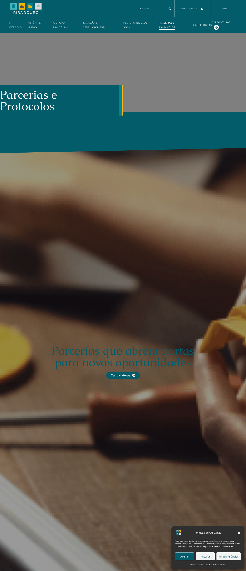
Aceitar (184, 556)
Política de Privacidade (215, 565)
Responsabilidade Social (135, 25)
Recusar (205, 556)
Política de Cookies (197, 565)
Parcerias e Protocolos (167, 25)
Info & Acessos (189, 8)
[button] (239, 532)
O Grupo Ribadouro (60, 25)
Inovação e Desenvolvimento (94, 25)
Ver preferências (228, 556)
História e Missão (34, 25)
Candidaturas (202, 25)
